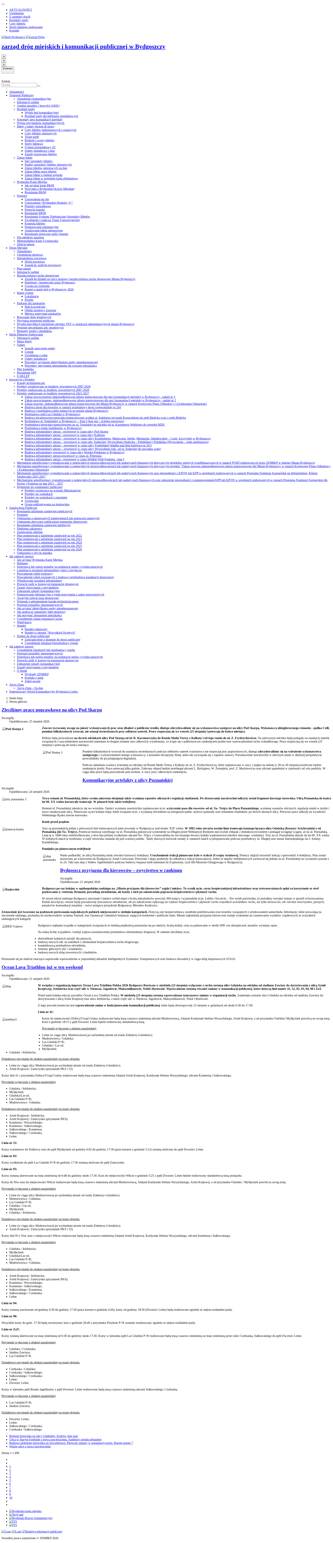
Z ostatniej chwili (19, 16)
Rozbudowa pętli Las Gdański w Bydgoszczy (53, 414)
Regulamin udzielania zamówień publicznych (44, 511)
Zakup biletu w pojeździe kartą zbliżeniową (51, 178)
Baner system (25, 293)
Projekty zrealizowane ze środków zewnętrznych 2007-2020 (54, 386)
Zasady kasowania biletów (41, 154)
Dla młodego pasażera (30, 237)
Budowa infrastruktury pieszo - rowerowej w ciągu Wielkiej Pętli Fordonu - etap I (74, 459)
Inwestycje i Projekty (22, 379)
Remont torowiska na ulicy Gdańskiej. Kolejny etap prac (43, 1436)
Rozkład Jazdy (26, 109)
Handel (21, 625)
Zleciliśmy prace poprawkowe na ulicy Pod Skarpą (52, 709)
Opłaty (21, 345)
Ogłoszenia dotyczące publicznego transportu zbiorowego (52, 521)
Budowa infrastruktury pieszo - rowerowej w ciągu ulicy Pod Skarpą (66, 431)
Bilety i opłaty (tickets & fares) (35, 126)
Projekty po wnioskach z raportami (46, 497)
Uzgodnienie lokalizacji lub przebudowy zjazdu (46, 650)
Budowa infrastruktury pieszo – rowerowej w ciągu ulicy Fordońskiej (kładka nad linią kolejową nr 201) (88, 445)
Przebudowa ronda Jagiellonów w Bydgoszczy (53, 428)
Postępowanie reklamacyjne (42, 227)
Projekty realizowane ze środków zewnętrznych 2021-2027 (53, 393)
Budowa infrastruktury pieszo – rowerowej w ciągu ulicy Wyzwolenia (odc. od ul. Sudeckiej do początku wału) (93, 449)
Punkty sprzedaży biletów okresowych (48, 164)
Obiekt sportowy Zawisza (40, 310)
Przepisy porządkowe (38, 206)
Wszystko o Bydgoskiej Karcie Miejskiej (49, 188)
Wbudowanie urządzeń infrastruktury (39, 580)
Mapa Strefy (24, 341)
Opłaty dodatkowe (36, 358)
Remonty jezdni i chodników (34, 331)
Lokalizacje (32, 296)
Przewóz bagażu (35, 209)
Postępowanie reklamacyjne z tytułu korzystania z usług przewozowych (60, 594)
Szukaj (6, 81)
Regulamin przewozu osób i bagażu (46, 234)
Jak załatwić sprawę (21, 556)
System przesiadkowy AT (40, 147)
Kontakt (14, 30)
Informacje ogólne (28, 102)
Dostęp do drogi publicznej (33, 636)
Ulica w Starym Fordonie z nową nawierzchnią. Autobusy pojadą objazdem (55, 1439)
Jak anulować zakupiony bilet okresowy (41, 611)
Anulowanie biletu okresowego (44, 230)
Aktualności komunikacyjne (34, 98)
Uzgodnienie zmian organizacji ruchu (39, 618)
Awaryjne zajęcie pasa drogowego (38, 598)
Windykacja (24, 622)
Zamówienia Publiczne (23, 507)
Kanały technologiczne (31, 383)
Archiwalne (32, 501)
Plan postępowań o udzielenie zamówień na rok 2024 (49, 542)
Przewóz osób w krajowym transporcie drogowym (47, 584)
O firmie (22, 670)
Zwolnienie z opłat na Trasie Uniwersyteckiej (52, 220)
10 (10, 1497)
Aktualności (16, 91)
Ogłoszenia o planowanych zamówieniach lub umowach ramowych (58, 518)
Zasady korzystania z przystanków (38, 587)
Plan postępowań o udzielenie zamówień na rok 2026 (49, 549)
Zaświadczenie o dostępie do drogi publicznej (52, 639)
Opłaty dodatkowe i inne (40, 150)
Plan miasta (24, 268)
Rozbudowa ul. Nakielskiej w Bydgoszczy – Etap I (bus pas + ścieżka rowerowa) (74, 421)
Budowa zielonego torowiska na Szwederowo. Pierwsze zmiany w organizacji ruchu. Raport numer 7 (71, 1443)
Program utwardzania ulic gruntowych (40, 327)
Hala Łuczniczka (35, 306)
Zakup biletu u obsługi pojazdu (43, 175)
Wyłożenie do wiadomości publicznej (39, 487)
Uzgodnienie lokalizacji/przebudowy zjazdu (51, 643)
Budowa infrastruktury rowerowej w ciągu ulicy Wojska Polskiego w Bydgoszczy (75, 452)
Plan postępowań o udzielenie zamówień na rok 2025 (49, 546)
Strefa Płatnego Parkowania (26, 334)
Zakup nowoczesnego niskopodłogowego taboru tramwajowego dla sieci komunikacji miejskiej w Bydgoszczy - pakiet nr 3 (100, 397)
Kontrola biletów (35, 223)
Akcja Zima (16, 684)
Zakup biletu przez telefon (40, 171)
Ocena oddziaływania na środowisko (47, 504)
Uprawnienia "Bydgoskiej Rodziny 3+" (49, 202)
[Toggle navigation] (3, 4)
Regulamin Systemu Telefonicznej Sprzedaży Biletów (57, 216)
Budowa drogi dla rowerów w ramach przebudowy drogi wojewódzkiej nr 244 (73, 407)
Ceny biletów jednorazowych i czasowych (50, 130)
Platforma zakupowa (29, 528)
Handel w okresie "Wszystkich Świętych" (50, 632)
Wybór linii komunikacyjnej (42, 112)
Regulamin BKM (35, 192)
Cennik (29, 351)
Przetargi (22, 514)
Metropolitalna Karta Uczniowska (37, 240)
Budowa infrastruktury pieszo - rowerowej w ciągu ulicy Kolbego (65, 435)
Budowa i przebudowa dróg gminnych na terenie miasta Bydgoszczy (66, 410)
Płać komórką (25, 369)
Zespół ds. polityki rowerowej (43, 265)
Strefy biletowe (34, 143)
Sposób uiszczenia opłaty (40, 348)
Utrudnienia (16, 13)
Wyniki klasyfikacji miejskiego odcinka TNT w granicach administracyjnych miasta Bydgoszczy (76, 324)
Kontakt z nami (34, 677)
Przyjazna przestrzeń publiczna (36, 320)
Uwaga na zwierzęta (37, 286)
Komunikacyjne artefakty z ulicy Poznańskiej (127, 780)
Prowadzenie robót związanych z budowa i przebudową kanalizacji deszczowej (65, 577)
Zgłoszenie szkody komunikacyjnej (38, 591)
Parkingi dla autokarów (31, 303)
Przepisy (22, 195)
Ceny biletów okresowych (41, 133)
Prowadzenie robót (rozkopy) (35, 573)
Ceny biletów (17, 23)
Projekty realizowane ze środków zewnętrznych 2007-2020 (53, 390)
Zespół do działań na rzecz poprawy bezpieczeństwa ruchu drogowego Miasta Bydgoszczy (80, 279)
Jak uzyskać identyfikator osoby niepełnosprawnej (47, 608)
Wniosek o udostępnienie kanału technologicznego (48, 601)
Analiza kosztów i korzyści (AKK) (38, 105)
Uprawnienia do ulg (37, 199)
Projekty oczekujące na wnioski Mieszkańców (53, 490)
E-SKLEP (23, 376)
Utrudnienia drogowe (30, 254)
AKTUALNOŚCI (20, 9)
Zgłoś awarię (32, 681)
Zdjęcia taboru (25, 244)
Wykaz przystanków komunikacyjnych (40, 123)
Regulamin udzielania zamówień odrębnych (43, 525)
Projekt (29, 299)
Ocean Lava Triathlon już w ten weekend (42, 967)
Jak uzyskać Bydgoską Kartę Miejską (40, 559)
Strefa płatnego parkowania (26, 27)
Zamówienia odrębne (30, 532)
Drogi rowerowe (35, 261)
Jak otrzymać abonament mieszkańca (39, 615)
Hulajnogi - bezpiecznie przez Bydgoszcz (50, 282)
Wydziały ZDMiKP (37, 674)
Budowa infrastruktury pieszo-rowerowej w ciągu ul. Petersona (63, 455)
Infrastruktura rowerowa (31, 258)
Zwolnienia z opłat (36, 355)
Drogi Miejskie (18, 247)
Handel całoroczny (36, 629)
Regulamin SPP (26, 372)
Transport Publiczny (21, 95)
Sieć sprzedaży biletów (39, 161)
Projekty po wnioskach (39, 494)
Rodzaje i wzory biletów (40, 140)
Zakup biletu (24, 157)
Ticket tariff (32, 136)
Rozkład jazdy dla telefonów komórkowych (51, 116)
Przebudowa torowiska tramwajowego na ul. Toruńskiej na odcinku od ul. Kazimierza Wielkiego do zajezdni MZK (95, 424)
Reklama (22, 563)
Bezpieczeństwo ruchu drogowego (38, 275)
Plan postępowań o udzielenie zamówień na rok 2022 (49, 535)
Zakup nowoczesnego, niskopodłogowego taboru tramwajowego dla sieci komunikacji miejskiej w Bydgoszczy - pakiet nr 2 (100, 400)
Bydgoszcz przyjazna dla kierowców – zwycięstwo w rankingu (121, 870)
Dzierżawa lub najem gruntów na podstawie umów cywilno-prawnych (60, 566)
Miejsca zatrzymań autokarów (43, 313)
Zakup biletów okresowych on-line (46, 168)
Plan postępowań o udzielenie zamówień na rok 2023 (49, 539)
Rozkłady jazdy (18, 20)
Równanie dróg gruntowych (34, 317)
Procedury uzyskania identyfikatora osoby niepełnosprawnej (61, 362)
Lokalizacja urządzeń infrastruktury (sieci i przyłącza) (49, 570)
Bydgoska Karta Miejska (32, 182)
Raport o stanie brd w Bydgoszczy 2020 (49, 289)
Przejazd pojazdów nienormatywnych (40, 605)
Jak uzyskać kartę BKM (39, 185)
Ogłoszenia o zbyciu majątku (34, 553)
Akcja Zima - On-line (30, 688)
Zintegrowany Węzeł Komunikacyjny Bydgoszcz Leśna (43, 691)
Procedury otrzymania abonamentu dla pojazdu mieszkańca (61, 365)
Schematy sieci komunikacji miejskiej (39, 119)
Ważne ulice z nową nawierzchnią (30, 1446)
